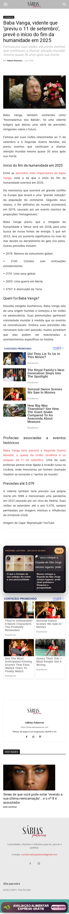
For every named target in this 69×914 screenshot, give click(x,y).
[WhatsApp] (48, 68)
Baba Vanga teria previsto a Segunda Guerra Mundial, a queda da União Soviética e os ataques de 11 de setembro (34, 455)
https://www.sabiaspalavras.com (34, 727)
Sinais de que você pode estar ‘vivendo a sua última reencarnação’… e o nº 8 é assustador (32, 798)
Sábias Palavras (14, 60)
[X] (41, 68)
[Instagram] (34, 737)
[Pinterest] (41, 737)
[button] (5, 4)
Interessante (8, 17)
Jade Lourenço (10, 807)
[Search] (64, 4)
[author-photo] (34, 718)
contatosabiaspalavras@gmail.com (39, 854)
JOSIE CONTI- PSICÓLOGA (17, 889)
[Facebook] (33, 68)
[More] (55, 68)
